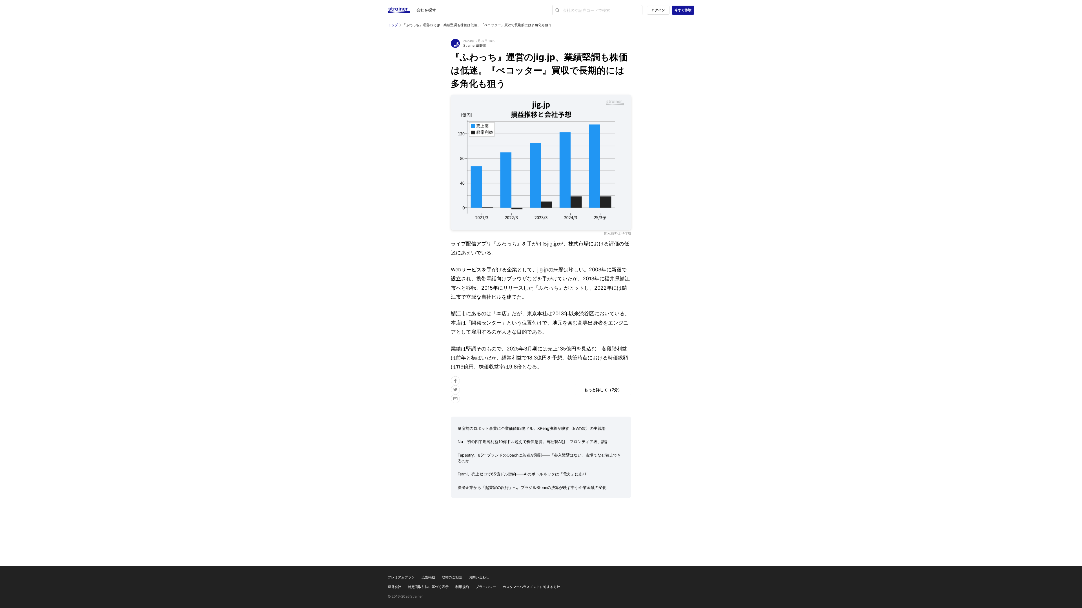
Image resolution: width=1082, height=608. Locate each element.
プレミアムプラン (401, 577)
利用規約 (462, 587)
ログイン (658, 10)
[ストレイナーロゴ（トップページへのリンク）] (402, 10)
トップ (393, 25)
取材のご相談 (452, 577)
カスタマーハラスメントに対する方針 (531, 587)
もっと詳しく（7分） (603, 389)
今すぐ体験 (683, 10)
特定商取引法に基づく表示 (428, 587)
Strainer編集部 (474, 45)
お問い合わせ (479, 577)
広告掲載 (428, 577)
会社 (426, 10)
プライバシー (486, 587)
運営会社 (394, 587)
